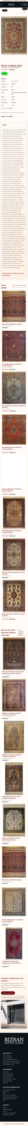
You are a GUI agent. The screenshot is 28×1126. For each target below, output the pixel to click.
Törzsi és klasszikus (8, 1075)
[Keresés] (20, 4)
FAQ (4, 1100)
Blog (4, 1093)
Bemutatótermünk (8, 1064)
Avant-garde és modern (9, 1079)
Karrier (5, 1111)
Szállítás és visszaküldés (7, 116)
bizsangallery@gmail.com (7, 0)
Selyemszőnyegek (8, 1073)
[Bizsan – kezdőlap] (11, 4)
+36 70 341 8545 (23, 0)
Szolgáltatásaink (7, 1109)
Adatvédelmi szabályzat (9, 1113)
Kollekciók (6, 1072)
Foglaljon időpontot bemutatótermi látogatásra (13, 997)
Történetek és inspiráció (9, 1095)
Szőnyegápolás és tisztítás (10, 1097)
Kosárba (4, 73)
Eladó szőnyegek (7, 1080)
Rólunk (5, 1107)
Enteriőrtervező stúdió (9, 1090)
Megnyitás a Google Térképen (11, 1063)
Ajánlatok (5, 1082)
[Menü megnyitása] (2, 4)
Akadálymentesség (8, 1114)
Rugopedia (6, 1091)
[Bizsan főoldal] (14, 1040)
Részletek (3, 79)
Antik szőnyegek (7, 1077)
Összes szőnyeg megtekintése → (19, 286)
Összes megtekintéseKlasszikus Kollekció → (21, 632)
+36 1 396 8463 (16, 0)
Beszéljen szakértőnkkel (8, 993)
